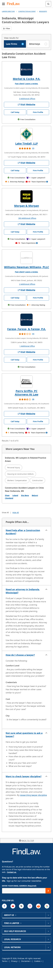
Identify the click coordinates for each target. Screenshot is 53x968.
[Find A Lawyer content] (48, 923)
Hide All (15, 512)
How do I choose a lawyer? (20, 654)
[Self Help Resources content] (48, 931)
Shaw (7, 495)
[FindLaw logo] (14, 4)
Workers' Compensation (17, 480)
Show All (5, 512)
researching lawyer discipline (33, 795)
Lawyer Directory (8, 11)
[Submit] (48, 891)
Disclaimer (25, 961)
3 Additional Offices (27, 98)
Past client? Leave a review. (26, 83)
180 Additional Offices (27, 218)
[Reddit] (38, 906)
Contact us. (12, 872)
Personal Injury (13, 467)
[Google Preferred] (46, 906)
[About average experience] (47, 181)
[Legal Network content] (48, 947)
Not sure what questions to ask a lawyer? (24, 735)
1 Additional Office (27, 346)
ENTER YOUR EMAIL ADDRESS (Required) (19, 886)
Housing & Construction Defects (20, 474)
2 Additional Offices (27, 284)
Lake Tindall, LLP (26, 143)
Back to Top (28, 840)
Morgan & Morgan (26, 205)
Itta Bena (25, 495)
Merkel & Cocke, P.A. (26, 79)
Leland (15, 495)
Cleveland (9, 498)
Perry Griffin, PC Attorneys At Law (26, 392)
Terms (5, 961)
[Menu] (3, 3)
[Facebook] (4, 906)
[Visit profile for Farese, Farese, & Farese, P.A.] (26, 320)
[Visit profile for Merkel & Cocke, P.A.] (26, 69)
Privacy (14, 961)
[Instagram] (29, 906)
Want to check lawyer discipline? (24, 776)
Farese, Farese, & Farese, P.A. (26, 329)
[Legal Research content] (48, 939)
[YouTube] (12, 906)
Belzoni (35, 495)
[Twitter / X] (21, 906)
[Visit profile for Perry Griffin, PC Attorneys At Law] (26, 382)
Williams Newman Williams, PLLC (26, 267)
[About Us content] (48, 915)
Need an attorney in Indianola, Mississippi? (23, 591)
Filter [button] (7, 28)
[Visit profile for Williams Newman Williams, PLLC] (26, 258)
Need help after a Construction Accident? (23, 532)
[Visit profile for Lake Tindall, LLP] (26, 134)
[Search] (48, 4)
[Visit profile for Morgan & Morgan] (26, 196)
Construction (37, 480)
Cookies (37, 961)
